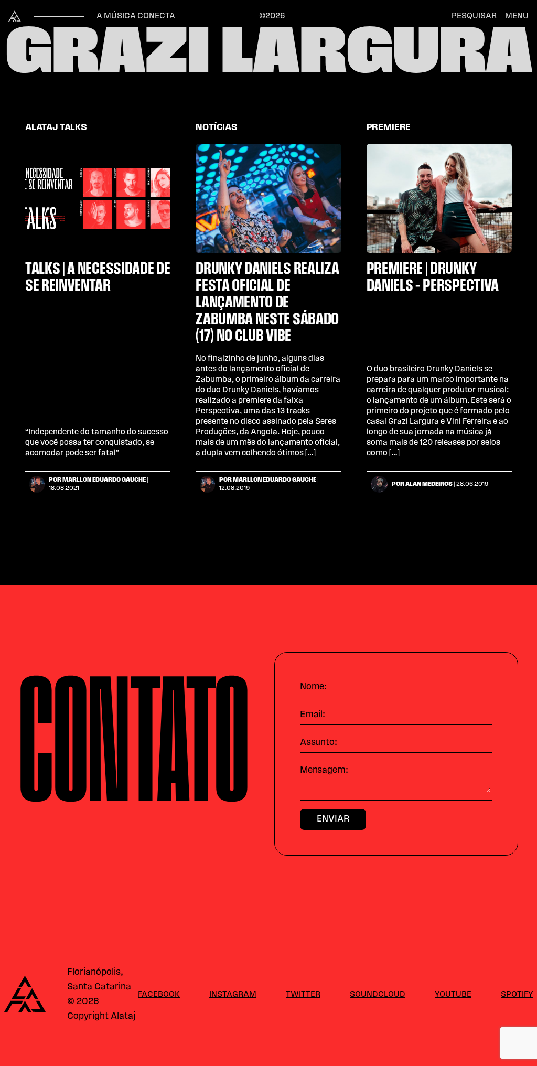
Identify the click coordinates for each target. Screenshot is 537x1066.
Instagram (232, 994)
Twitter (303, 994)
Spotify (517, 994)
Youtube (453, 994)
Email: (312, 715)
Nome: (313, 687)
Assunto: (318, 743)
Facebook (159, 994)
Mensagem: (324, 770)
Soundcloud (377, 994)
